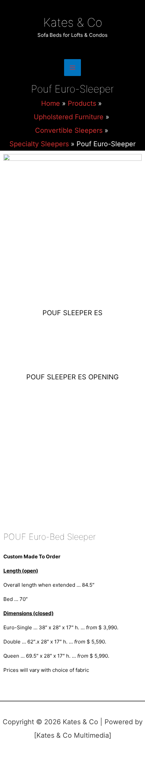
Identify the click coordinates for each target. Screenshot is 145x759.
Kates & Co (72, 22)
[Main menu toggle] (72, 67)
